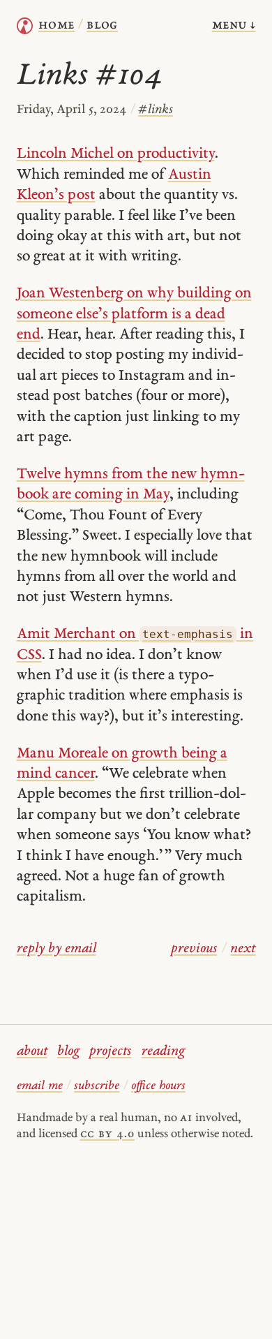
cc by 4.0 (107, 1134)
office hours (158, 1086)
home (56, 25)
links (155, 110)
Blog (102, 25)
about (32, 1051)
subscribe (96, 1086)
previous (194, 949)
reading (163, 1051)
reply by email (56, 949)
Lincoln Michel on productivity (116, 154)
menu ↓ (234, 25)
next (242, 949)
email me (40, 1086)
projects (110, 1051)
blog (68, 1051)
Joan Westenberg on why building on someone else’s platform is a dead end (134, 314)
